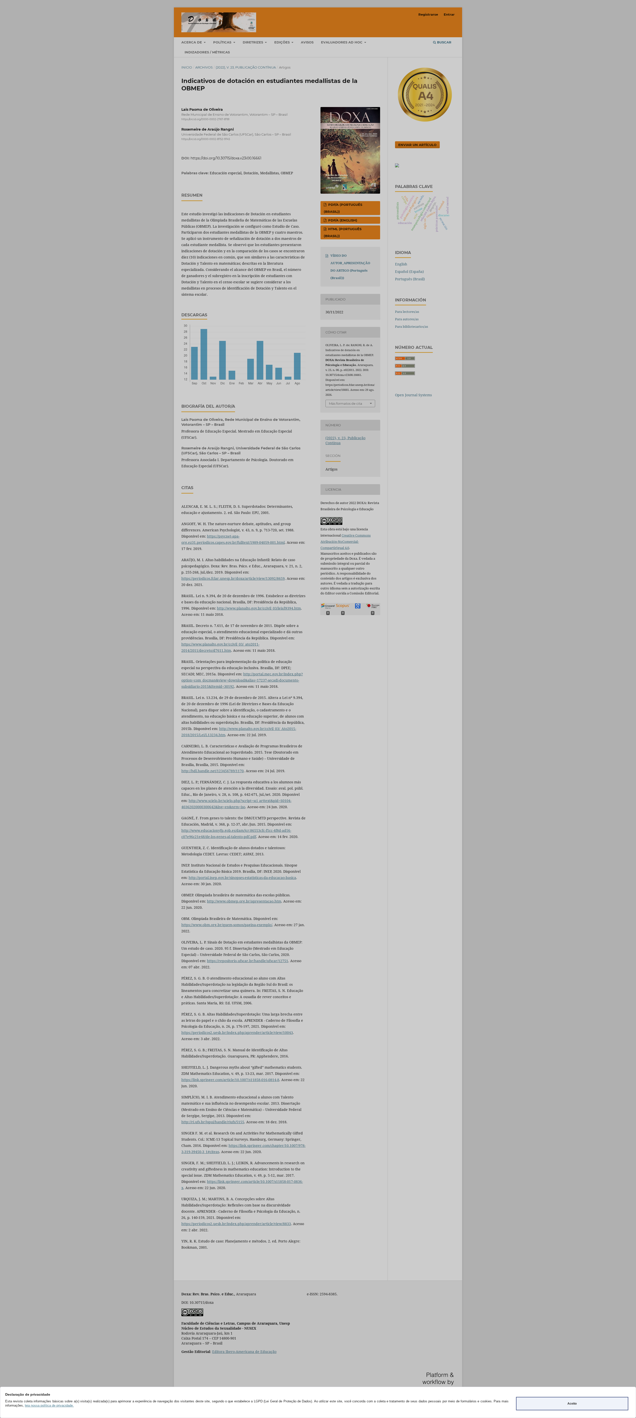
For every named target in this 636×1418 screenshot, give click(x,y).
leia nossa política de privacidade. (49, 1405)
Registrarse (428, 14)
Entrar (449, 14)
